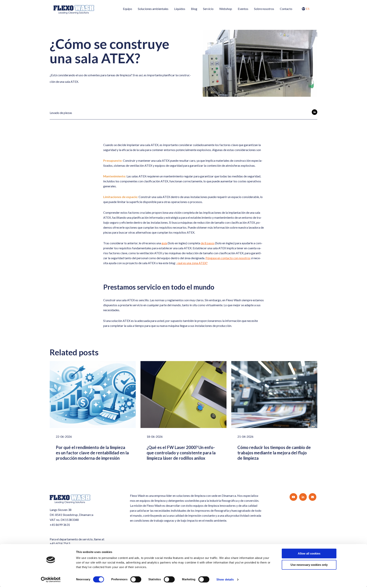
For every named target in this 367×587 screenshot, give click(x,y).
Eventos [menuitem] (243, 9)
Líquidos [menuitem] (179, 9)
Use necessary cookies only (309, 564)
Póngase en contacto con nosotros (227, 258)
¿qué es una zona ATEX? (192, 263)
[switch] (135, 579)
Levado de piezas (61, 112)
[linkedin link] (314, 112)
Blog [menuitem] (194, 9)
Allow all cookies (309, 553)
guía (164, 243)
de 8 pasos (207, 243)
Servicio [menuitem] (208, 9)
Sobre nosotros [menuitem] (264, 9)
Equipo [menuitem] (127, 9)
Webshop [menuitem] (225, 9)
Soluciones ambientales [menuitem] (153, 9)
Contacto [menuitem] (286, 9)
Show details (225, 579)
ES (308, 8)
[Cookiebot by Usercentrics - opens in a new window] (50, 579)
